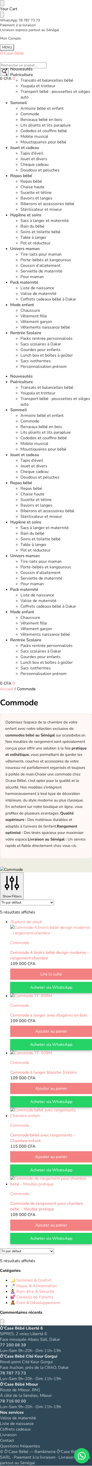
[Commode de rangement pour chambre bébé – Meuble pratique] (51, 1181)
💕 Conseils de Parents (31, 1297)
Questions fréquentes (20, 1446)
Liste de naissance (17, 1423)
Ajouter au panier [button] (51, 1031)
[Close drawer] (2, 15)
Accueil (7, 689)
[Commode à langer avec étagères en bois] (51, 996)
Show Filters (12, 896)
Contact (7, 1440)
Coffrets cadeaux (15, 1429)
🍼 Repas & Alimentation (33, 1286)
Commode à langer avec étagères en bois (48, 1015)
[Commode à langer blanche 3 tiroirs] (51, 1053)
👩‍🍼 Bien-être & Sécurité (32, 1291)
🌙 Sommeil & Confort (31, 1280)
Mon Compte (10, 38)
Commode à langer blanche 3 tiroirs (43, 1072)
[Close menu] (2, 3)
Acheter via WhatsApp (51, 987)
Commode (19, 943)
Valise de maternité (18, 1418)
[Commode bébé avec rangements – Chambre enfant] (51, 1113)
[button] (7, 78)
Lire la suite (51, 974)
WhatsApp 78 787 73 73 (20, 20)
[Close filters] (2, 1322)
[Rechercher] (4, 72)
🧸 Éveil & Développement (35, 1303)
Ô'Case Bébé (12, 53)
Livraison (8, 1435)
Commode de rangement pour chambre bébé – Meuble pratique (46, 1206)
